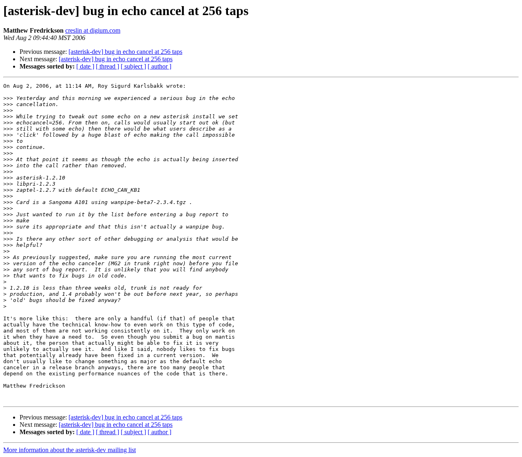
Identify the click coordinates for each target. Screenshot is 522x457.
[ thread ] (107, 66)
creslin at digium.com (92, 30)
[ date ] (85, 66)
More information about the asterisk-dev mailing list (69, 449)
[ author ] (159, 66)
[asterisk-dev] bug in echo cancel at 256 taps (125, 51)
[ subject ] (133, 66)
